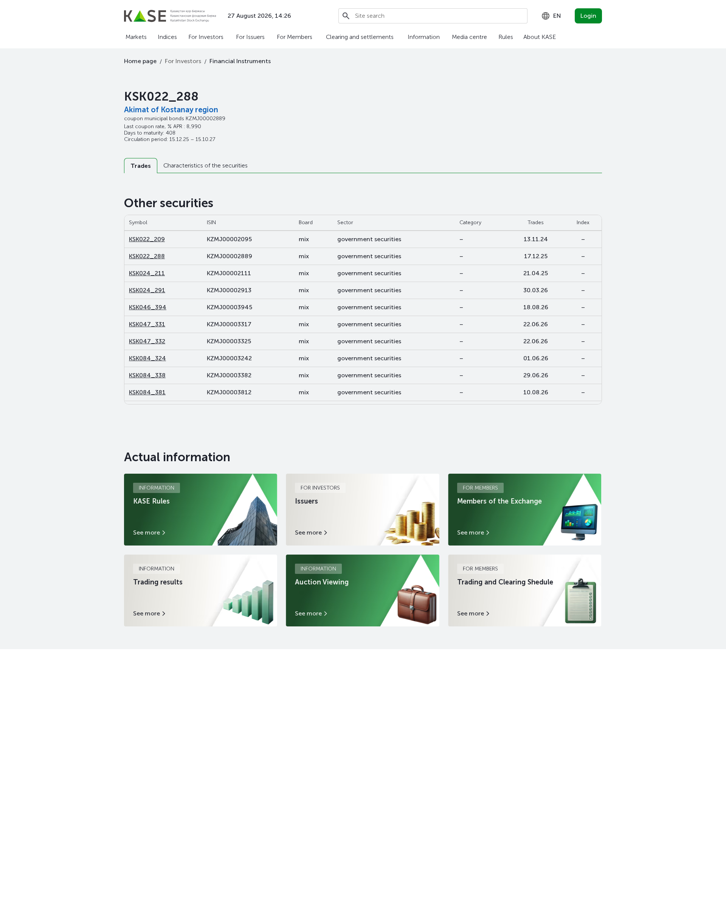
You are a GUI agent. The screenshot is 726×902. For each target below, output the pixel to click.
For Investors (205, 36)
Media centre (469, 36)
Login (588, 15)
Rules (505, 36)
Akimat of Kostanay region (171, 109)
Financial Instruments (240, 61)
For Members (294, 36)
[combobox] (551, 15)
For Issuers (250, 36)
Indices (167, 36)
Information (424, 36)
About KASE (539, 36)
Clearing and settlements (360, 36)
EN (557, 15)
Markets (136, 36)
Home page (140, 61)
